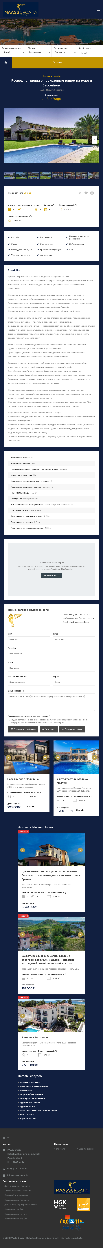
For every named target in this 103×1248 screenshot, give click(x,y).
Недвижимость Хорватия (16, 1200)
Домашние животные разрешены (79, 237)
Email (55, 634)
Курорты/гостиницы (30, 1102)
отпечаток (61, 1149)
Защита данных (86, 1149)
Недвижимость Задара (15, 1219)
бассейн (15, 237)
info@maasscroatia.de (79, 622)
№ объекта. (85, 48)
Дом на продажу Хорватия (17, 1186)
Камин (14, 244)
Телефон (12, 648)
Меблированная (76, 244)
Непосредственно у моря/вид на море (38, 1110)
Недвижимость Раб (13, 1209)
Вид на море (46, 237)
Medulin (57, 76)
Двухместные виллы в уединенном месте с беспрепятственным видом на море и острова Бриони (51, 875)
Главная (46, 76)
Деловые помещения (30, 1082)
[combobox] (13, 53)
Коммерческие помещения (32, 1098)
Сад (71, 250)
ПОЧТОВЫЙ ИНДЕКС (18, 676)
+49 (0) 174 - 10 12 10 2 (17, 1168)
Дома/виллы (26, 1090)
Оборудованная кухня (21, 250)
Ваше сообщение (16, 691)
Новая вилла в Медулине (23, 779)
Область (32, 48)
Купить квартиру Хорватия (17, 1191)
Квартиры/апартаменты (31, 1094)
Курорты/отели (27, 1106)
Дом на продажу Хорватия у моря (20, 1205)
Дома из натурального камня (34, 1086)
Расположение (61, 48)
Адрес (11, 662)
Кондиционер (46, 244)
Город (56, 676)
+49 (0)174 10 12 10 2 (84, 618)
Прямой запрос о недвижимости (28, 609)
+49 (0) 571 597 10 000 (79, 614)
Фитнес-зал (46, 255)
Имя (10, 634)
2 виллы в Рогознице (35, 1037)
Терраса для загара (20, 255)
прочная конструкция (50, 250)
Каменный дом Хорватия (16, 1195)
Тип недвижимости (11, 48)
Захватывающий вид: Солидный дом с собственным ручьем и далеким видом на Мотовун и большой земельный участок (48, 959)
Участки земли (27, 1114)
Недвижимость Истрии (15, 1214)
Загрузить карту (51, 575)
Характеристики (28, 1118)
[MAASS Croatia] (39, 9)
